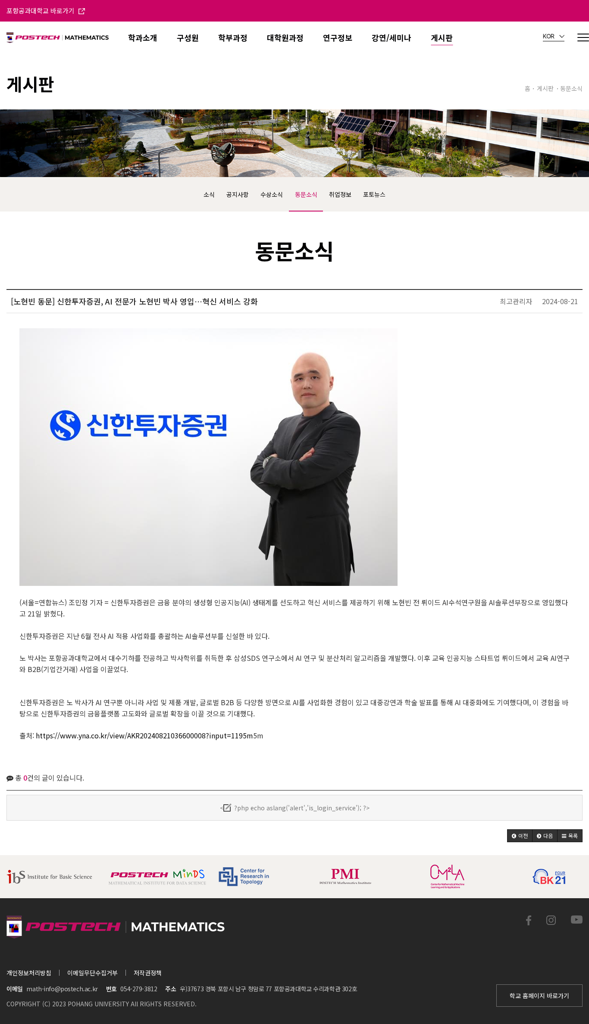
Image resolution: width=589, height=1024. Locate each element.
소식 (209, 194)
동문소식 (306, 194)
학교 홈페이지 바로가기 (539, 995)
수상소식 (271, 194)
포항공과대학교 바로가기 (41, 10)
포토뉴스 (374, 194)
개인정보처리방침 (28, 972)
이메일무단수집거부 (92, 972)
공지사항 (237, 194)
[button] (520, 835)
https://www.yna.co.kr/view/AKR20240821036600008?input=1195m (144, 735)
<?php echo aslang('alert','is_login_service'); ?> (295, 807)
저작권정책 (148, 972)
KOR (549, 37)
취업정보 (340, 194)
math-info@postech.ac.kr (61, 988)
